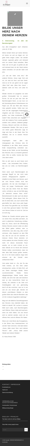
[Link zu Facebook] (24, 444)
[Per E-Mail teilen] (4, 369)
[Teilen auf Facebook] (4, 366)
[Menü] (27, 3)
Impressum (5, 389)
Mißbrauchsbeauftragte (7, 408)
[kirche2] (15, 18)
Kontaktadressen (6, 387)
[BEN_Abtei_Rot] (12, 3)
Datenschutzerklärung (7, 392)
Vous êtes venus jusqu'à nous (10, 424)
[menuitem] (27, 3)
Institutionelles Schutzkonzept (9, 405)
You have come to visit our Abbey (11, 419)
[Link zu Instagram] (26, 444)
